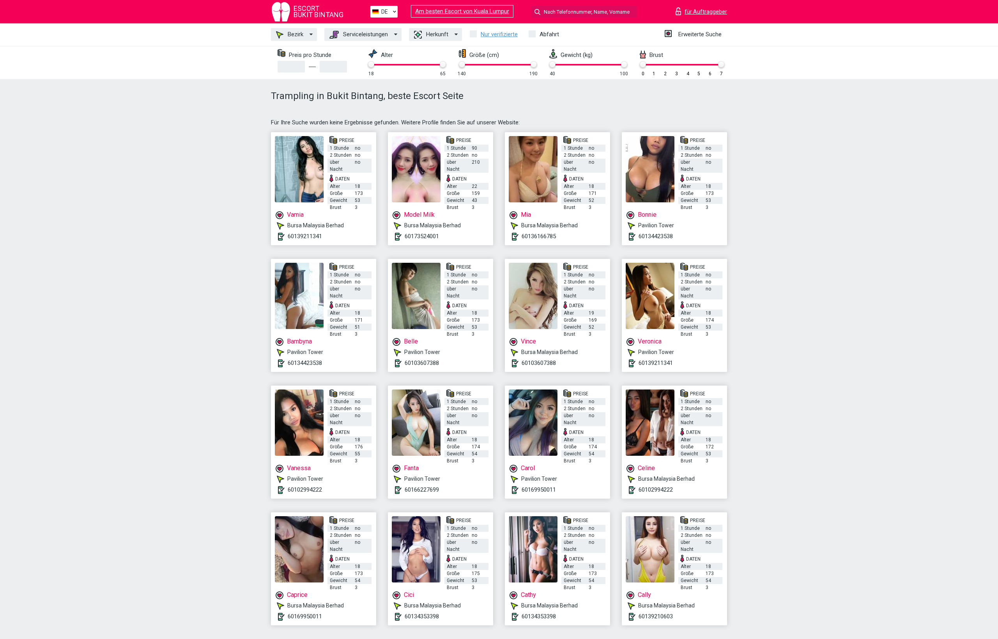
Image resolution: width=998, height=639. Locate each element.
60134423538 (656, 236)
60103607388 (422, 362)
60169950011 (539, 489)
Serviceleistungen (365, 34)
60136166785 (539, 236)
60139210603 (656, 616)
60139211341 (305, 236)
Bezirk (294, 34)
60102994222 (305, 489)
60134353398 (422, 616)
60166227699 (422, 489)
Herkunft (436, 34)
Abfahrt (549, 34)
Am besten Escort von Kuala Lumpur (462, 11)
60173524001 (422, 236)
